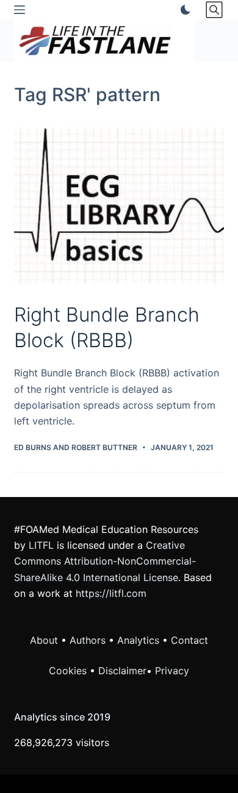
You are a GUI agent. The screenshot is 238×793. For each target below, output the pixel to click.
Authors (88, 640)
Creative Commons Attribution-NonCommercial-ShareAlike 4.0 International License (105, 561)
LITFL (41, 545)
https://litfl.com (111, 593)
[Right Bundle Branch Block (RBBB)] (118, 205)
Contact (189, 640)
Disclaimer (122, 670)
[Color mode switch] (183, 9)
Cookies (69, 670)
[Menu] (19, 9)
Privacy (172, 670)
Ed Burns (32, 447)
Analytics (138, 640)
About (44, 640)
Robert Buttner (104, 447)
